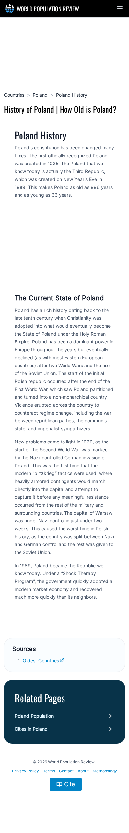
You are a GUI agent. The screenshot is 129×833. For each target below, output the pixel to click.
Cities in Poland (31, 729)
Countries (14, 95)
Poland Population (34, 716)
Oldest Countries (41, 660)
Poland (40, 95)
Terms (49, 771)
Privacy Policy (25, 771)
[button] (119, 9)
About (83, 771)
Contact (66, 771)
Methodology (105, 771)
